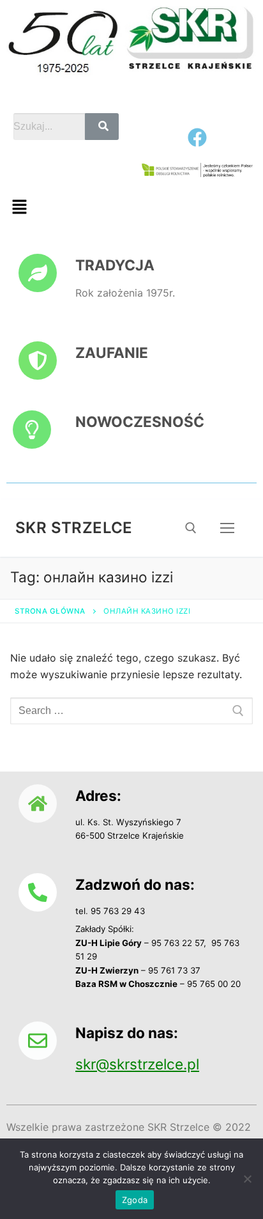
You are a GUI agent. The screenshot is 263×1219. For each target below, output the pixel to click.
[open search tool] (191, 528)
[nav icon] (227, 528)
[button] (19, 207)
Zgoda (134, 1200)
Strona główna (50, 611)
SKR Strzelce (74, 527)
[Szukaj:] (131, 710)
